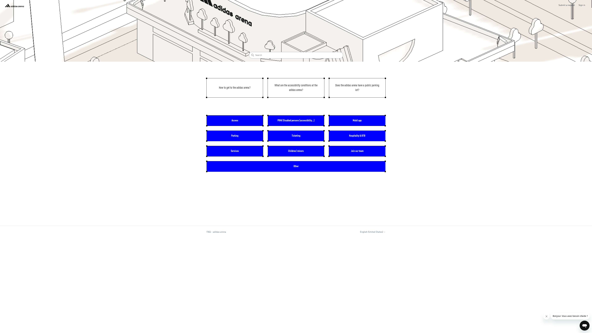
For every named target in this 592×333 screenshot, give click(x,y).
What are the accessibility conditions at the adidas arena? (296, 88)
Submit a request (567, 5)
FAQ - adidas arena (216, 232)
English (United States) (372, 232)
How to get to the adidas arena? (235, 87)
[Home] (14, 5)
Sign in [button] (582, 5)
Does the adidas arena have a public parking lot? (357, 88)
